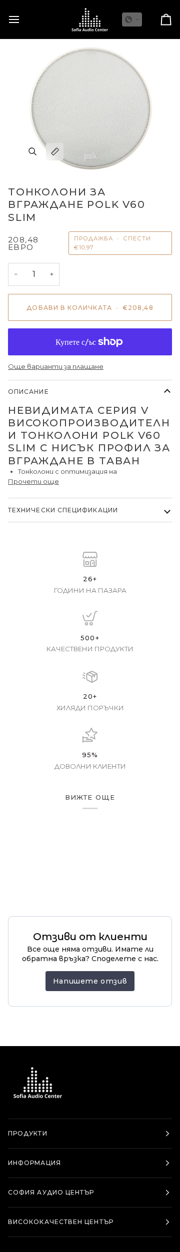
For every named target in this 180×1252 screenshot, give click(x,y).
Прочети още (33, 481)
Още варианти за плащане (56, 366)
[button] (132, 19)
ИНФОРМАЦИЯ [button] (34, 1163)
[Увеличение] (32, 151)
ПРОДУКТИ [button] (28, 1133)
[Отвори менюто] (23, 19)
